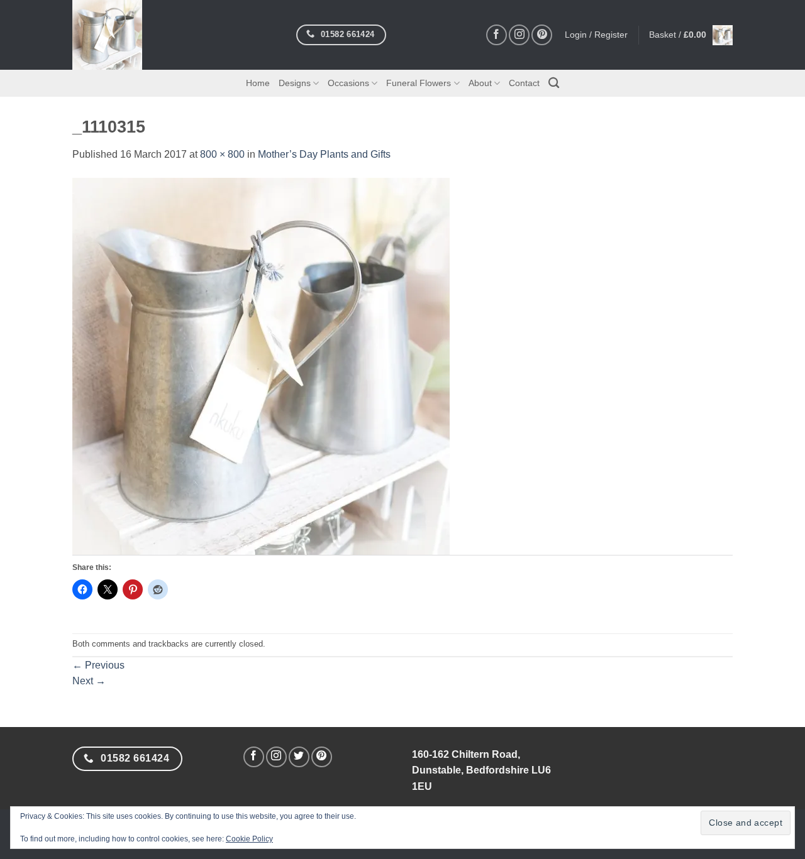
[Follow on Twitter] (299, 757)
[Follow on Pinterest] (541, 35)
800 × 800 (222, 154)
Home (258, 83)
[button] (691, 35)
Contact (524, 83)
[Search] (553, 83)
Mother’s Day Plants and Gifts (324, 154)
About (480, 83)
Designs (295, 83)
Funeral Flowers (418, 83)
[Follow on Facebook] (496, 35)
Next (89, 681)
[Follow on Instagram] (519, 35)
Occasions (348, 83)
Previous (98, 665)
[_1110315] (261, 365)
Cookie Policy (249, 838)
